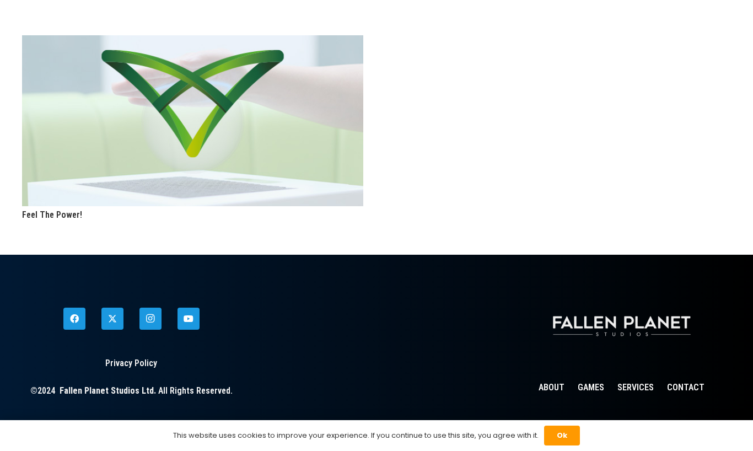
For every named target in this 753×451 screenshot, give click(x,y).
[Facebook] (74, 319)
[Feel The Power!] (192, 42)
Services (635, 387)
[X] (112, 319)
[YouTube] (189, 319)
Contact (685, 387)
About (551, 387)
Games (591, 387)
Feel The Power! (52, 215)
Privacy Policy (131, 363)
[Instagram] (150, 319)
